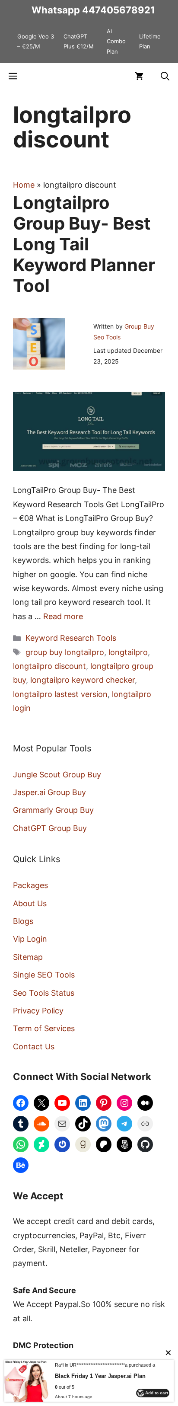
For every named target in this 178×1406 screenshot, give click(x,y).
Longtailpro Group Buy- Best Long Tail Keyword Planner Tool (84, 244)
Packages (30, 885)
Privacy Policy (38, 1010)
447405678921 (118, 10)
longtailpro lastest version (60, 694)
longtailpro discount (49, 666)
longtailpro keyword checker (82, 679)
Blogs (23, 921)
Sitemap (28, 957)
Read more (63, 616)
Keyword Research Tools (70, 637)
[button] (165, 76)
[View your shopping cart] (139, 76)
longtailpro (128, 652)
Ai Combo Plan (116, 41)
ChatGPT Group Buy (50, 828)
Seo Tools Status (43, 992)
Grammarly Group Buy (53, 810)
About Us (30, 903)
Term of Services (44, 1028)
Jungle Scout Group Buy (57, 774)
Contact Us (33, 1046)
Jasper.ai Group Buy (49, 792)
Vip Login (30, 938)
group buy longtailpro (64, 652)
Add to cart (156, 1392)
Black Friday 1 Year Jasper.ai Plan (100, 1376)
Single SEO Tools (44, 974)
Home (24, 184)
